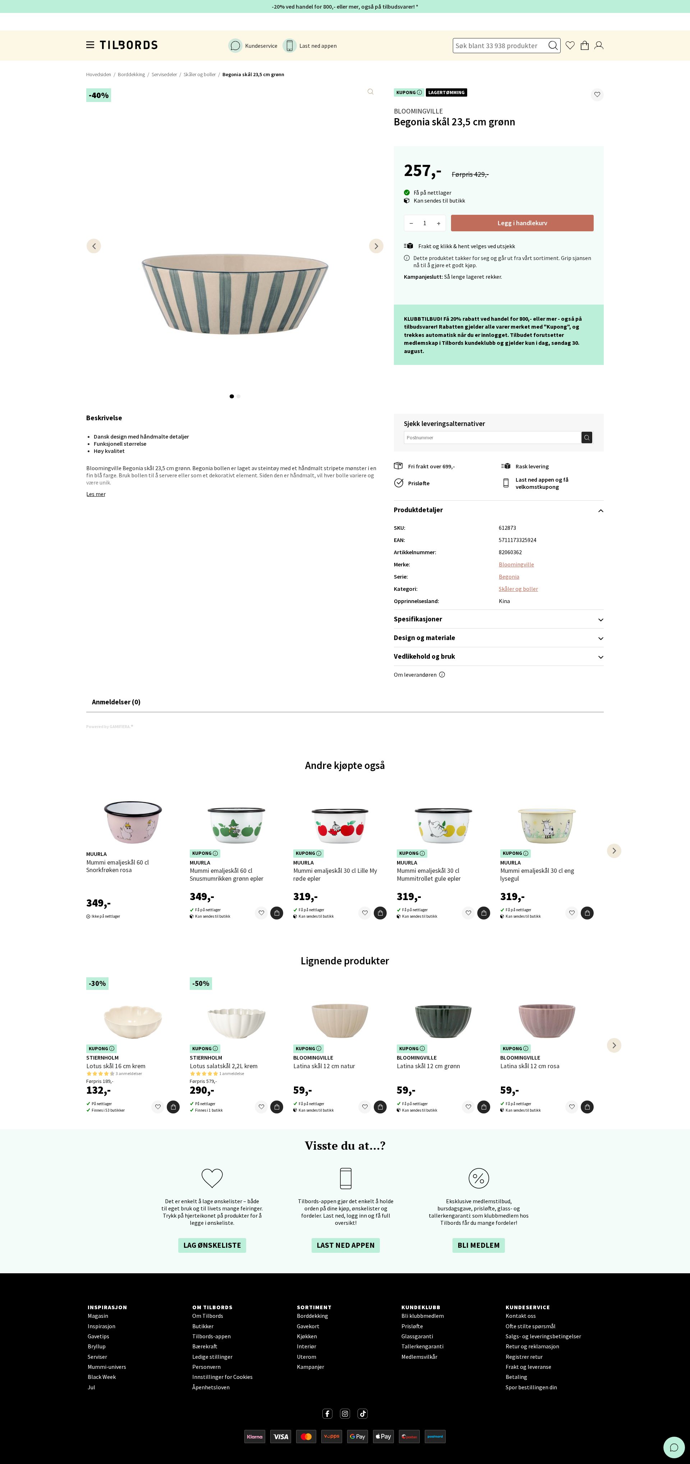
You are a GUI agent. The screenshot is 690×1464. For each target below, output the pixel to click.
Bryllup (97, 1346)
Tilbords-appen (211, 1336)
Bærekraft (204, 1346)
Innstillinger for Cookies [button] (222, 1376)
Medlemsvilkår (419, 1356)
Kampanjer (310, 1366)
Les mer (96, 494)
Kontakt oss (521, 1315)
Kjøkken (307, 1336)
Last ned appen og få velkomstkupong (542, 483)
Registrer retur (524, 1356)
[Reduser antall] (411, 223)
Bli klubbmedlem (422, 1315)
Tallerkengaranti (422, 1346)
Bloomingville (418, 111)
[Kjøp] (276, 913)
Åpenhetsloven (211, 1387)
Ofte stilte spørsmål (531, 1326)
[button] (597, 94)
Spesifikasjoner (418, 619)
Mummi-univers (107, 1366)
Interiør (306, 1346)
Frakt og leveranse (528, 1366)
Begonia (509, 576)
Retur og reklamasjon (532, 1346)
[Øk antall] (439, 223)
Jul (91, 1387)
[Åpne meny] (90, 46)
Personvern (206, 1366)
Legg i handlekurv (522, 223)
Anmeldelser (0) (116, 702)
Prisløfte (418, 483)
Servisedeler (164, 74)
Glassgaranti (417, 1336)
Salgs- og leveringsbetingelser (543, 1336)
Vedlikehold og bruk (424, 656)
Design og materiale (424, 637)
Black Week (102, 1376)
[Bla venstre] (94, 245)
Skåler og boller (200, 74)
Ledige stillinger (212, 1356)
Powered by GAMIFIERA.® (109, 726)
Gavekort (308, 1326)
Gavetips (98, 1336)
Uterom (306, 1356)
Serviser (97, 1356)
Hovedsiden (98, 74)
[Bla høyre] (376, 245)
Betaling (516, 1376)
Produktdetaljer (418, 509)
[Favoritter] (261, 913)
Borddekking (131, 74)
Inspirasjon (101, 1326)
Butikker (202, 1326)
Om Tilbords (207, 1315)
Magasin (98, 1315)
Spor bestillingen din (531, 1387)
